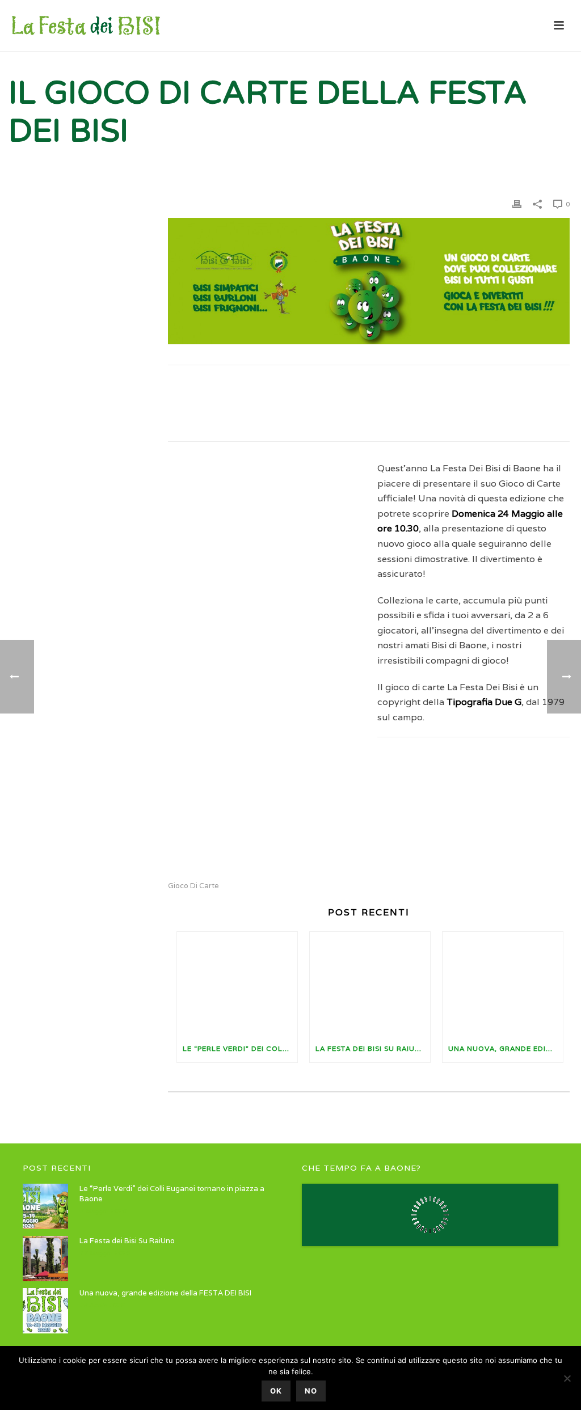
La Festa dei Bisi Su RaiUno (371, 1048)
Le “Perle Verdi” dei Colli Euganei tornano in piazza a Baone (240, 1048)
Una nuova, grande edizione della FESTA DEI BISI (505, 1048)
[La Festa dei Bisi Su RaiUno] (370, 983)
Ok (276, 1390)
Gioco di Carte (193, 885)
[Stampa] (516, 204)
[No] (566, 1378)
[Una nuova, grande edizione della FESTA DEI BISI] (503, 983)
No (311, 1390)
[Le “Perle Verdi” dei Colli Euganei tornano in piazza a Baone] (237, 983)
